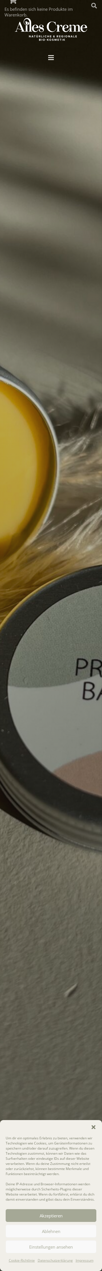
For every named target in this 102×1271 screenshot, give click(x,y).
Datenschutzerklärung (55, 1260)
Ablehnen (51, 1231)
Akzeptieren (51, 1216)
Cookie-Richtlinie (22, 1260)
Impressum (85, 1260)
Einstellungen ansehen (51, 1247)
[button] (93, 1127)
